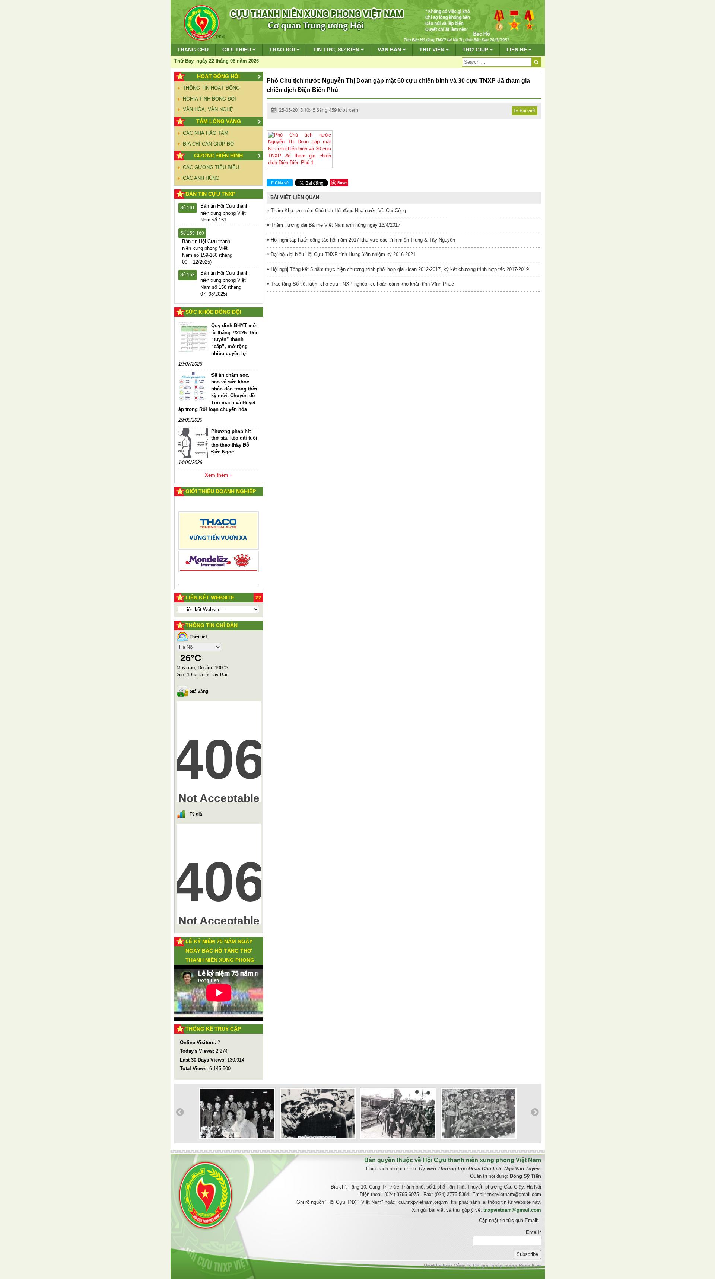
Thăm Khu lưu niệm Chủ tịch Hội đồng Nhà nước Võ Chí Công (337, 210)
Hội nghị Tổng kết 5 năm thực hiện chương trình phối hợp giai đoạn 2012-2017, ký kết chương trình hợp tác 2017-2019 (399, 269)
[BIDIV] (219, 553)
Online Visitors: (198, 1042)
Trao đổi (282, 49)
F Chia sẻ (280, 183)
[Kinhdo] (219, 533)
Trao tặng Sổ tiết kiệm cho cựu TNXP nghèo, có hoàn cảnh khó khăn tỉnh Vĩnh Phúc (361, 284)
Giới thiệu (237, 49)
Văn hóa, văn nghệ (208, 109)
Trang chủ (193, 49)
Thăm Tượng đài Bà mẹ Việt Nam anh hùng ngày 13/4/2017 (334, 225)
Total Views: (194, 1068)
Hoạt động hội (218, 76)
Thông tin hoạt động (211, 88)
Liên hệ (517, 49)
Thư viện (432, 49)
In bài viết (525, 110)
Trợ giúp (476, 49)
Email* (533, 1232)
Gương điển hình (218, 156)
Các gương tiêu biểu (211, 167)
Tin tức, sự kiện (337, 49)
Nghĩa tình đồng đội (209, 99)
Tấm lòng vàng (218, 121)
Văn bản (390, 49)
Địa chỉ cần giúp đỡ (208, 144)
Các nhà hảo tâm (205, 133)
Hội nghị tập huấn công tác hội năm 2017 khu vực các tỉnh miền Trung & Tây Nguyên (362, 240)
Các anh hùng (201, 178)
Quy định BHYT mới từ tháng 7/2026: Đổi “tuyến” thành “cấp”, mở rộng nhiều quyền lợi (234, 339)
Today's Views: (198, 1051)
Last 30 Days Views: (203, 1060)
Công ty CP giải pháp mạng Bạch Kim (497, 1266)
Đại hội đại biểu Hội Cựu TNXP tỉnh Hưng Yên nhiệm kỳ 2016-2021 (342, 254)
